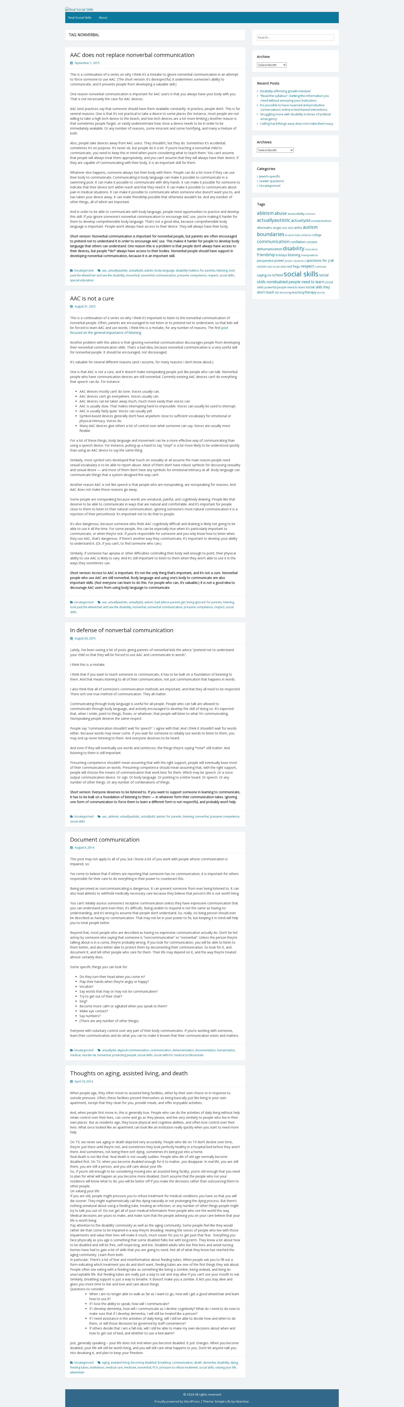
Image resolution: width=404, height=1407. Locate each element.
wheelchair (77, 1372)
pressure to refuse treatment (178, 1367)
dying (234, 1363)
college (316, 235)
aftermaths (264, 228)
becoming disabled (143, 1363)
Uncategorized (84, 270)
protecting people (124, 1055)
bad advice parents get (170, 602)
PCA (155, 1367)
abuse (280, 213)
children (306, 235)
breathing (164, 1363)
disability (223, 1363)
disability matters (187, 270)
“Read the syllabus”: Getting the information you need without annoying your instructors (294, 98)
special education (82, 280)
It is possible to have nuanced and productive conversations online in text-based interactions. (294, 107)
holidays (281, 255)
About (103, 17)
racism (261, 266)
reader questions (271, 181)
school (277, 275)
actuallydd (136, 270)
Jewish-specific (269, 176)
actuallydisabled (321, 220)
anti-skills (288, 227)
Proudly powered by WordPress (177, 1401)
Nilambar (242, 1401)
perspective (265, 260)
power (279, 260)
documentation (205, 1050)
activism (310, 213)
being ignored (196, 602)
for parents (207, 270)
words (321, 292)
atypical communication (133, 1050)
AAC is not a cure (92, 298)
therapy (310, 292)
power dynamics (295, 260)
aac (104, 270)
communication (160, 1050)
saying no (264, 275)
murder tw (89, 1055)
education (311, 249)
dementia (209, 1363)
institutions (97, 1367)
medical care (114, 1367)
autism (148, 270)
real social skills (276, 266)
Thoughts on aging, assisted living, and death (129, 1073)
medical (75, 1055)
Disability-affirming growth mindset (285, 91)
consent (311, 242)
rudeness (320, 266)
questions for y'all (320, 260)
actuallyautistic (118, 270)
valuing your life (225, 1367)
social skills (226, 275)
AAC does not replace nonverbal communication (132, 55)
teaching (298, 292)
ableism (113, 816)
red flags (293, 266)
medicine (130, 1367)
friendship (266, 254)
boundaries (270, 234)
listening (221, 270)
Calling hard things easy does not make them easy (296, 123)
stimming (285, 292)
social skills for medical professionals (178, 1055)
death (198, 1363)
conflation (298, 242)
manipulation (309, 255)
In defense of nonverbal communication (121, 630)
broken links (292, 235)
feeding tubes (79, 1367)
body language (164, 270)
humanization (226, 1050)
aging (105, 1363)
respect (213, 275)
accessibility (296, 214)
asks (298, 227)
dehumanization (183, 1050)
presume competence (191, 275)
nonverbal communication (158, 275)
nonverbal (133, 275)
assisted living (120, 1363)
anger (277, 228)
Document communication (105, 839)
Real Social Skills (80, 17)
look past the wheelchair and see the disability (100, 607)
